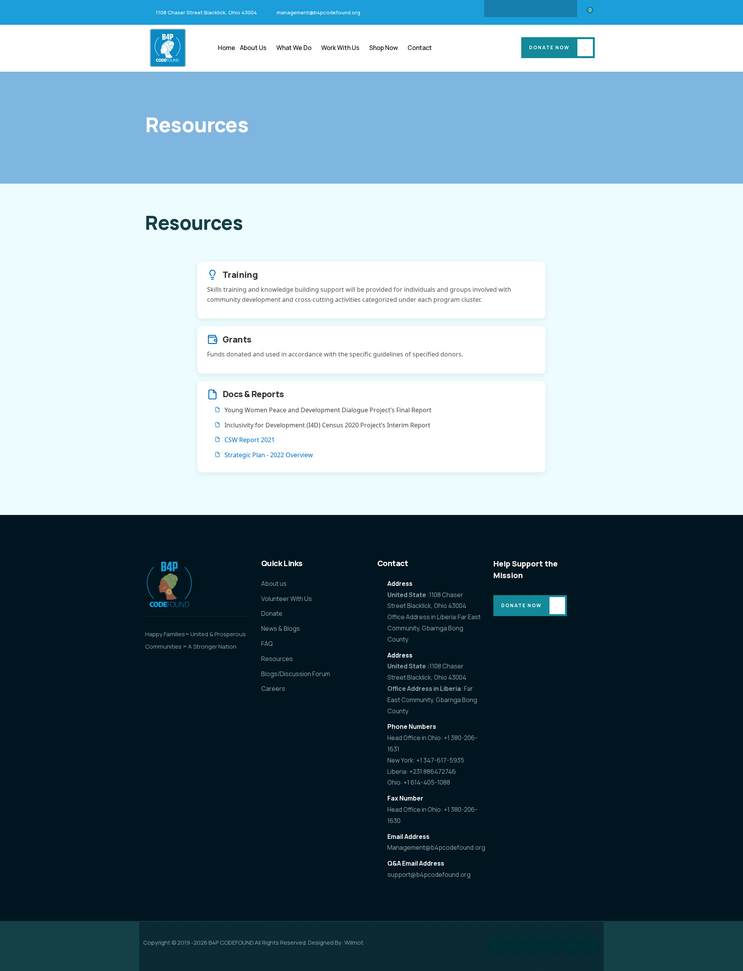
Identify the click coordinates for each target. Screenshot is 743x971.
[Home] (168, 48)
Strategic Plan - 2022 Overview (268, 455)
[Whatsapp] (590, 946)
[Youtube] (560, 8)
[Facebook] (500, 8)
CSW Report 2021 (249, 440)
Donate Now (549, 47)
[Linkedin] (530, 8)
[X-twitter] (545, 8)
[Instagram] (515, 8)
